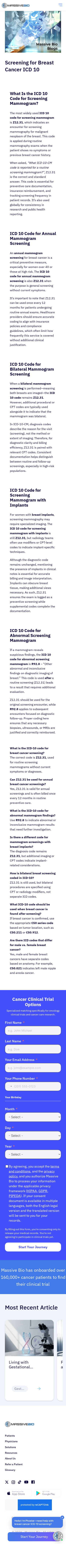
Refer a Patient (14, 1464)
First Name (13, 1022)
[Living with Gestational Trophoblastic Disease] (29, 1322)
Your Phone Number (20, 1078)
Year (8, 1146)
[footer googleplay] (47, 1493)
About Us (10, 1458)
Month (9, 1109)
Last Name (13, 1041)
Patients (10, 1435)
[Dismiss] (62, 1517)
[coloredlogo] (19, 5)
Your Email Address (19, 1060)
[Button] (39, 1388)
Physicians (11, 1441)
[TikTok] (19, 1482)
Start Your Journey (33, 1247)
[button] (37, 1522)
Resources (11, 1452)
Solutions (10, 1447)
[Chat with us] (58, 1536)
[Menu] (60, 5)
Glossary (10, 1470)
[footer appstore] (18, 1493)
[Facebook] (33, 1482)
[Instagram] (13, 1482)
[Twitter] (7, 1482)
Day (8, 1128)
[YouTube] (26, 1482)
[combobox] (9, 1086)
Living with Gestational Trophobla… (20, 1364)
